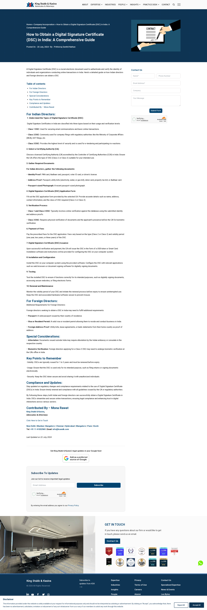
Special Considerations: (39, 96)
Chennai (59, 426)
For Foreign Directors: (38, 92)
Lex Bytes (165, 594)
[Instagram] (48, 594)
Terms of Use (141, 585)
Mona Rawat (60, 408)
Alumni (138, 594)
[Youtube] (32, 594)
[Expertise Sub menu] (101, 5)
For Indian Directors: (37, 88)
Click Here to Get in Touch (37, 420)
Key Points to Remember (39, 99)
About (85, 4)
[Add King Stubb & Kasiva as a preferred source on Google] (76, 458)
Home (29, 24)
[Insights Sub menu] (140, 5)
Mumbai (40, 426)
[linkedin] (27, 594)
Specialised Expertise (171, 585)
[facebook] (37, 594)
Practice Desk (150, 4)
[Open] (179, 4)
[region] (103, 603)
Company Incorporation (44, 24)
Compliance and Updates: (40, 103)
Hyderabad (70, 426)
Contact (166, 4)
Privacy (138, 580)
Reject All (181, 605)
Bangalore (50, 426)
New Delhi (30, 426)
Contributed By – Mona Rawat (41, 107)
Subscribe (98, 485)
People (121, 4)
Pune (89, 426)
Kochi (95, 426)
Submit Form (156, 111)
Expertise (95, 4)
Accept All (197, 605)
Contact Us (166, 580)
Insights (134, 4)
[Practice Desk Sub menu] (158, 5)
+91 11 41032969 (37, 429)
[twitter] (43, 594)
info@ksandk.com (61, 429)
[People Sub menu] (126, 5)
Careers (138, 589)
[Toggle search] (173, 4)
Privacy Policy (73, 505)
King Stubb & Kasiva (35, 412)
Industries (110, 4)
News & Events (168, 589)
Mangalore (81, 426)
